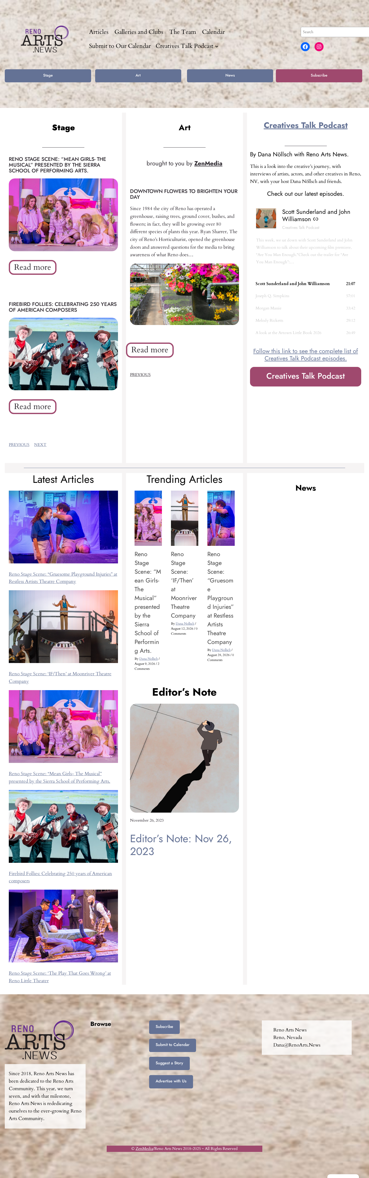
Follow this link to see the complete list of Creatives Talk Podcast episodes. (305, 355)
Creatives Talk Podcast (306, 125)
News (230, 75)
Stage (48, 75)
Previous (19, 444)
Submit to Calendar (173, 1045)
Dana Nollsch (148, 659)
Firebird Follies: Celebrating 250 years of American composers (63, 307)
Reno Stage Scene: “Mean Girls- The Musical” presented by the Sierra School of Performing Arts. (57, 165)
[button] (305, 284)
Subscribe (319, 75)
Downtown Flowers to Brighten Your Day (183, 194)
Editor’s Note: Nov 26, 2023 (181, 845)
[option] (148, 583)
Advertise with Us (171, 1081)
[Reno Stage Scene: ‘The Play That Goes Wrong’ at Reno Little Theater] (63, 927)
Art (138, 75)
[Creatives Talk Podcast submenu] (216, 46)
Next (40, 444)
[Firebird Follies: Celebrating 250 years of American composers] (63, 827)
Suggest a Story (169, 1063)
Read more (35, 268)
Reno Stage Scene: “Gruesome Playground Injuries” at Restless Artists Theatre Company (220, 598)
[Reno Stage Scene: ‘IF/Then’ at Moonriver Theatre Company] (63, 628)
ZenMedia (144, 1148)
